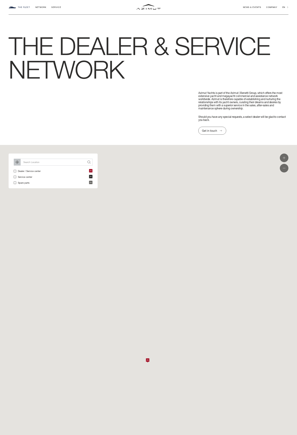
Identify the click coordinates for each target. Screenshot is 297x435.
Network (40, 7)
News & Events (252, 7)
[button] (148, 360)
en (283, 7)
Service (56, 7)
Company (271, 7)
